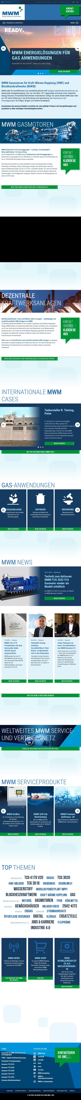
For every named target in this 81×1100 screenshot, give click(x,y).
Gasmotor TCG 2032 (7, 1077)
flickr (39, 1063)
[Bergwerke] (67, 499)
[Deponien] (40, 499)
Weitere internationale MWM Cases (40, 452)
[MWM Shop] (40, 947)
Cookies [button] (55, 2)
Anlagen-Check (50, 906)
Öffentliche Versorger (17, 917)
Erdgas (29, 911)
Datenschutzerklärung (35, 1091)
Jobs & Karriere (43, 922)
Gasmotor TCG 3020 (7, 1071)
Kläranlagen (40, 912)
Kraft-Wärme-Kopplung (53, 895)
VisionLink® (65, 884)
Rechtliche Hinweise (20, 1091)
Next (77, 48)
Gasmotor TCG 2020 (7, 1068)
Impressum (40, 2)
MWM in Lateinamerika (45, 1081)
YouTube (40, 1070)
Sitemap (72, 1091)
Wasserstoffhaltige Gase (11, 901)
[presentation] (3, 510)
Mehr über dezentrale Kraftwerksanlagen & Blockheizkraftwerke (29, 359)
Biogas (50, 878)
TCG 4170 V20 (33, 878)
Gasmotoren (27, 124)
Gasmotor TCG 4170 (7, 1074)
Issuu (39, 1066)
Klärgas (51, 917)
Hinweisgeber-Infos (64, 2)
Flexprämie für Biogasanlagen (11, 1061)
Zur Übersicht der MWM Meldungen (13, 979)
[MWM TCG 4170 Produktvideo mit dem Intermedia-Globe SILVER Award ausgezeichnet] (13, 636)
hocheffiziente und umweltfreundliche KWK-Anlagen (30, 340)
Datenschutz (47, 2)
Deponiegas (18, 912)
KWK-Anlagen (16, 884)
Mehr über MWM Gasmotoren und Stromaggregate (29, 187)
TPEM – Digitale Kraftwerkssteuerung (13, 1058)
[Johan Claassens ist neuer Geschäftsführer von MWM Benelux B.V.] (67, 636)
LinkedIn (40, 1060)
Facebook (41, 1056)
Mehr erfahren (64, 72)
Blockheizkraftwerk (21, 895)
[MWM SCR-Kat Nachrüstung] (40, 798)
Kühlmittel (71, 901)
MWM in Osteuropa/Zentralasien (45, 1077)
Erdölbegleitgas (16, 878)
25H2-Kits (69, 906)
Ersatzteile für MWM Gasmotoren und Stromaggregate (13, 1054)
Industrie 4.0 (40, 928)
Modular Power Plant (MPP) (51, 889)
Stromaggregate (56, 911)
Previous (3, 48)
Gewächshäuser (27, 906)
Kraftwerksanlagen (31, 299)
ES (77, 2)
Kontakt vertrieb (69, 159)
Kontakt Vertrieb (69, 328)
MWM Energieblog (43, 1073)
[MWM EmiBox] (13, 798)
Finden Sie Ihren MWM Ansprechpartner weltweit (40, 749)
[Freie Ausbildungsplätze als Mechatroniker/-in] (67, 947)
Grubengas (49, 884)
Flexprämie (64, 922)
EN (73, 2)
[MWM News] (14, 947)
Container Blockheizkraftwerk (10, 1080)
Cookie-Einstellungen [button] (48, 1091)
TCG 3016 (33, 883)
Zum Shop (40, 978)
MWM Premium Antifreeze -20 (20, 923)
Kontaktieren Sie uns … (66, 1055)
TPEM (59, 901)
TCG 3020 (63, 878)
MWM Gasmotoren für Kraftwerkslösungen (36, 55)
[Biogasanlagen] (13, 499)
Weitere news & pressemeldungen (40, 696)
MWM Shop (41, 1053)
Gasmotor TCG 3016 (7, 1064)
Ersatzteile (68, 916)
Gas (72, 895)
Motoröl (27, 901)
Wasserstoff (23, 889)
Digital (38, 916)
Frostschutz (8, 907)
